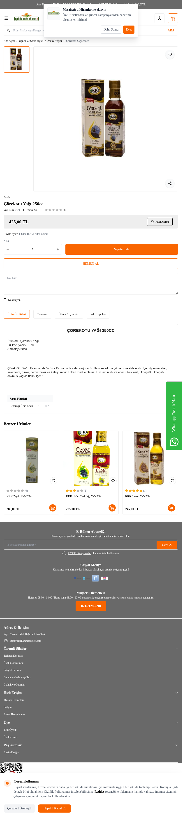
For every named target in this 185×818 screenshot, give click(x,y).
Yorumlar (42, 314)
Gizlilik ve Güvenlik (14, 684)
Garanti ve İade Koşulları (17, 677)
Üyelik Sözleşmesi (13, 663)
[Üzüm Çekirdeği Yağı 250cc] (90, 458)
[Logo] (35, 18)
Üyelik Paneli (11, 737)
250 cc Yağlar (54, 40)
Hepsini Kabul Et (55, 808)
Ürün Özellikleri (16, 314)
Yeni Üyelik (10, 729)
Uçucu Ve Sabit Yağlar (31, 40)
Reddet (99, 791)
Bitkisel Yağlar (11, 752)
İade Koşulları (98, 314)
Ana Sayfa (9, 40)
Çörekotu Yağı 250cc (77, 40)
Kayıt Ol (166, 544)
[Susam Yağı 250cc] (150, 458)
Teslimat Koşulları (13, 655)
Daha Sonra (111, 29)
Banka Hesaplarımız (14, 714)
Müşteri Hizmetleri (14, 700)
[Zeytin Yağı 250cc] (31, 458)
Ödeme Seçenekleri (69, 314)
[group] (106, 119)
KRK (7, 196)
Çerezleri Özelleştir (19, 808)
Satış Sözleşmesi (12, 670)
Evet (129, 29)
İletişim (8, 707)
